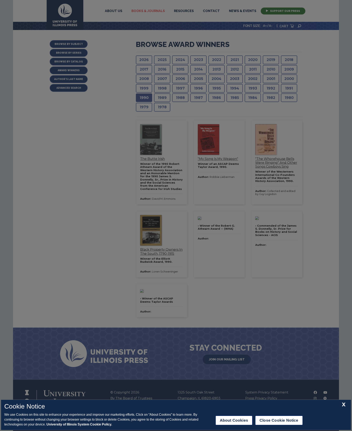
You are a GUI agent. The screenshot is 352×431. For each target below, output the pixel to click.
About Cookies (234, 420)
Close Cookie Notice (279, 420)
